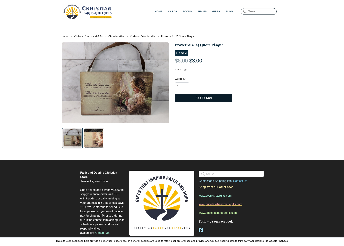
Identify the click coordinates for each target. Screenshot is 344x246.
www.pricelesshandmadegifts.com (220, 204)
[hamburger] (117, 6)
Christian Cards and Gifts (88, 36)
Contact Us (102, 232)
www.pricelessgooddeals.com (218, 212)
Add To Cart (203, 97)
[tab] (72, 138)
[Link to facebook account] (201, 230)
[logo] (87, 11)
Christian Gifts (116, 36)
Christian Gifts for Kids (142, 36)
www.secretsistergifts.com (215, 195)
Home (65, 36)
